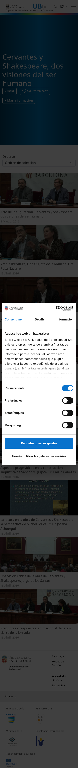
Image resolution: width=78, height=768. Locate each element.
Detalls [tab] (40, 319)
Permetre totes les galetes (39, 443)
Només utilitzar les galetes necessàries (39, 456)
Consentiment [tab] (14, 319)
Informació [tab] (64, 319)
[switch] (67, 400)
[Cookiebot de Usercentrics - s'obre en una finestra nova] (56, 308)
